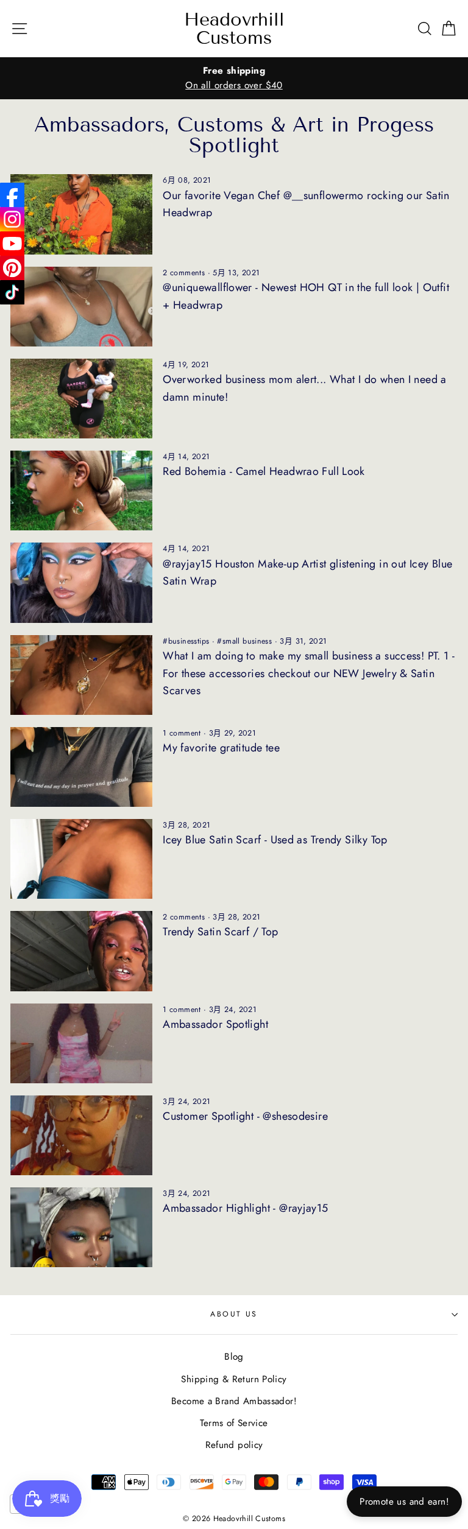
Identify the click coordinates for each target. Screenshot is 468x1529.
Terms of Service (234, 1423)
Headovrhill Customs (234, 29)
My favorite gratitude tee (221, 748)
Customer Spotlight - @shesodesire (245, 1116)
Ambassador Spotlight (215, 1024)
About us (234, 1314)
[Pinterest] (12, 268)
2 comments (184, 272)
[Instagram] (12, 219)
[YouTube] (12, 243)
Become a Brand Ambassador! (234, 1401)
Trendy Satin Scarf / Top (220, 932)
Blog (234, 1356)
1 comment (181, 733)
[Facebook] (12, 195)
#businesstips (186, 641)
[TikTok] (12, 292)
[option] (234, 78)
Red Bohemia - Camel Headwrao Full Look (264, 471)
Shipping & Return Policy (233, 1379)
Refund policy (234, 1445)
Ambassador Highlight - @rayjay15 (245, 1208)
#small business (244, 641)
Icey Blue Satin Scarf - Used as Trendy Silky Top (275, 840)
